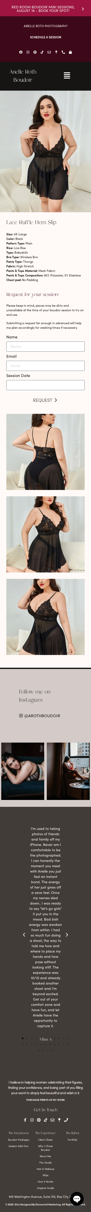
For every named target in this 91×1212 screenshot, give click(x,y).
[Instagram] (28, 52)
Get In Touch (45, 1110)
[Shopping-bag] (70, 52)
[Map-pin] (56, 52)
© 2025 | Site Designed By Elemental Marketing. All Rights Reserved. (45, 1204)
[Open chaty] (77, 1199)
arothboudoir (22, 747)
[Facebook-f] (25, 1120)
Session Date (18, 375)
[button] (23, 1038)
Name (11, 337)
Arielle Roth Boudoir (22, 76)
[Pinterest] (35, 52)
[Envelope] (49, 52)
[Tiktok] (42, 52)
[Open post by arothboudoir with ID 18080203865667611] (68, 771)
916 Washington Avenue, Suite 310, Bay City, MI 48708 (45, 1196)
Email (11, 356)
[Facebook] (20, 52)
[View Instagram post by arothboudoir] (40, 795)
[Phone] (66, 1120)
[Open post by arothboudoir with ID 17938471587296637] (22, 771)
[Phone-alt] (63, 52)
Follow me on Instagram (35, 696)
